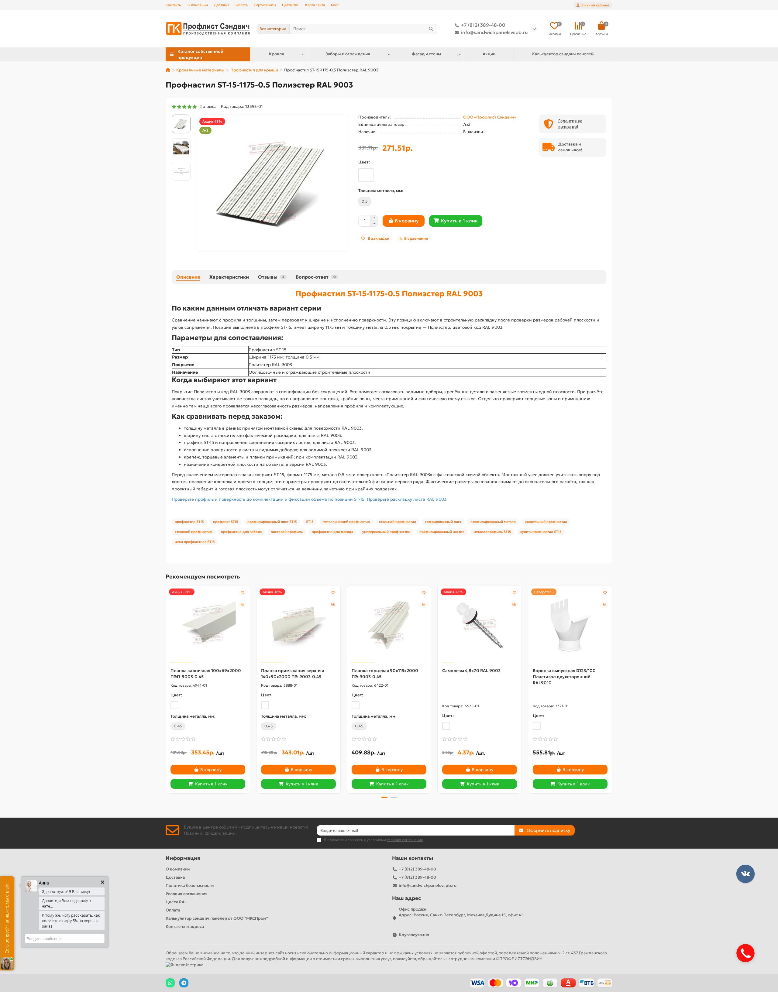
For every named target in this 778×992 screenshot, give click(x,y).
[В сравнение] (242, 604)
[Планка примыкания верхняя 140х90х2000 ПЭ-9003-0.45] (298, 625)
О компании (198, 5)
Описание (188, 277)
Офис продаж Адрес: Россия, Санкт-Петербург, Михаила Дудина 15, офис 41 (461, 912)
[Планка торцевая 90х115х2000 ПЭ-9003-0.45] (389, 625)
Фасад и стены (426, 54)
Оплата (242, 5)
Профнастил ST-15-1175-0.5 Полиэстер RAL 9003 (389, 293)
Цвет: (364, 162)
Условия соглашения (187, 893)
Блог (335, 5)
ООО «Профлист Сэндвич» (489, 117)
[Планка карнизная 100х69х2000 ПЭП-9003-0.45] (207, 625)
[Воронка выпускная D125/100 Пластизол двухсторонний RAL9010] (570, 625)
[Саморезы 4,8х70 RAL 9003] (479, 625)
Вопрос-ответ (316, 277)
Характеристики (229, 277)
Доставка (221, 5)
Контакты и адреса (185, 926)
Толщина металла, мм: (380, 190)
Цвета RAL (290, 5)
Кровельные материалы (200, 70)
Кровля (276, 54)
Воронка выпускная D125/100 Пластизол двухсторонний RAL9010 (564, 676)
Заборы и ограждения (347, 54)
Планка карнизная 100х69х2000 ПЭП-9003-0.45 (205, 673)
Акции (489, 54)
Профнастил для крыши (254, 70)
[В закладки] (242, 593)
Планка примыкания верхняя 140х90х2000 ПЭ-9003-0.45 (292, 673)
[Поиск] (431, 29)
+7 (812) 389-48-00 (483, 25)
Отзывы (271, 277)
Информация (183, 858)
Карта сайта (315, 5)
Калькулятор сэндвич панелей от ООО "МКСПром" (217, 918)
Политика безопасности (190, 885)
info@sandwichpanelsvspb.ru (494, 32)
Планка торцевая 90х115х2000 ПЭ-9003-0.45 (385, 673)
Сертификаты (265, 5)
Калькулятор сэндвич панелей (563, 54)
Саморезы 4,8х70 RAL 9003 (471, 670)
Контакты (173, 5)
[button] (166, 688)
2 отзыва (207, 106)
